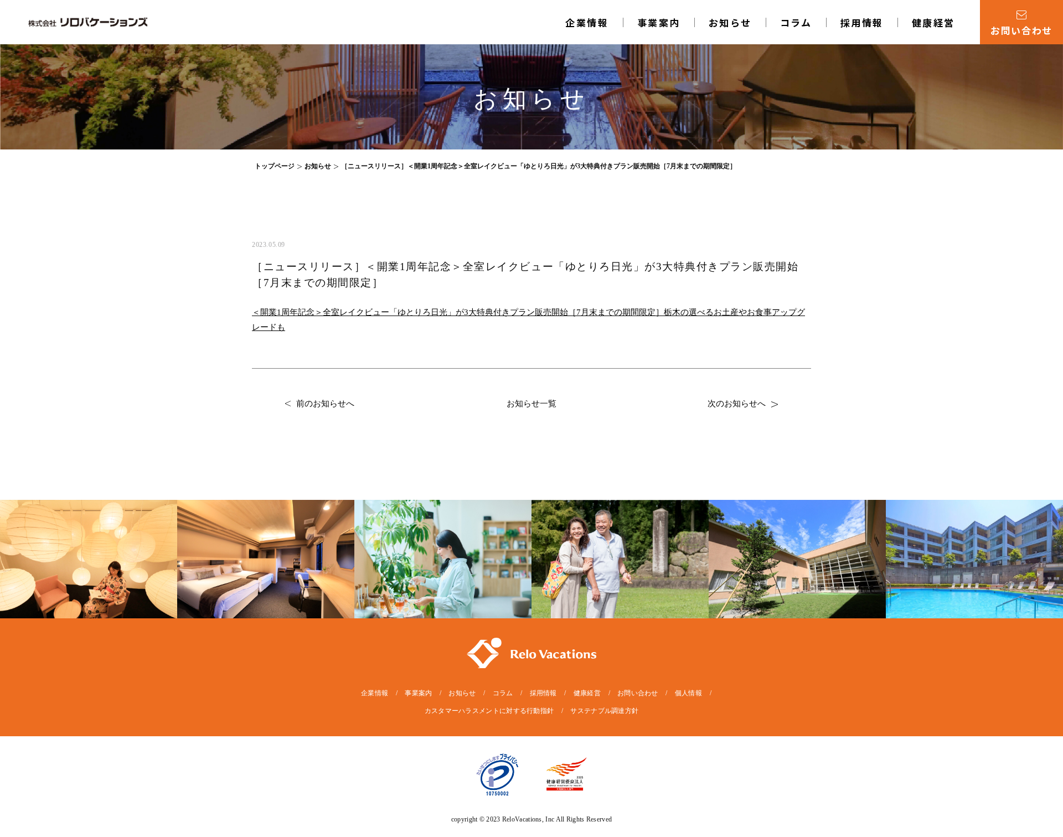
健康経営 (933, 22)
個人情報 (688, 693)
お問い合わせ (637, 693)
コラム (796, 22)
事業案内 (418, 693)
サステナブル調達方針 (604, 711)
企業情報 (586, 22)
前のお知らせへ (325, 403)
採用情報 (862, 22)
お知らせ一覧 (531, 403)
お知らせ (730, 22)
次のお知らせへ (737, 403)
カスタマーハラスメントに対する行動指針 (489, 711)
